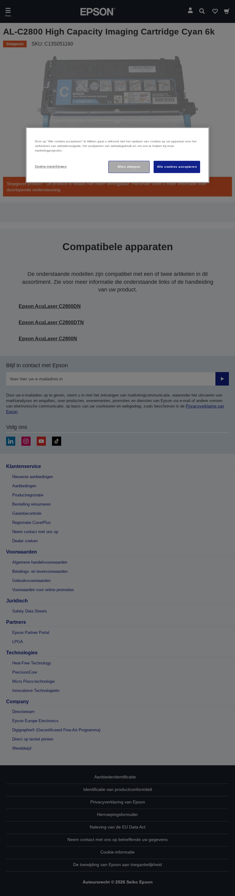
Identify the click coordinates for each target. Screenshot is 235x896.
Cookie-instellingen (50, 166)
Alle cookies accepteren (177, 166)
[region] (117, 155)
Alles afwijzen (129, 166)
